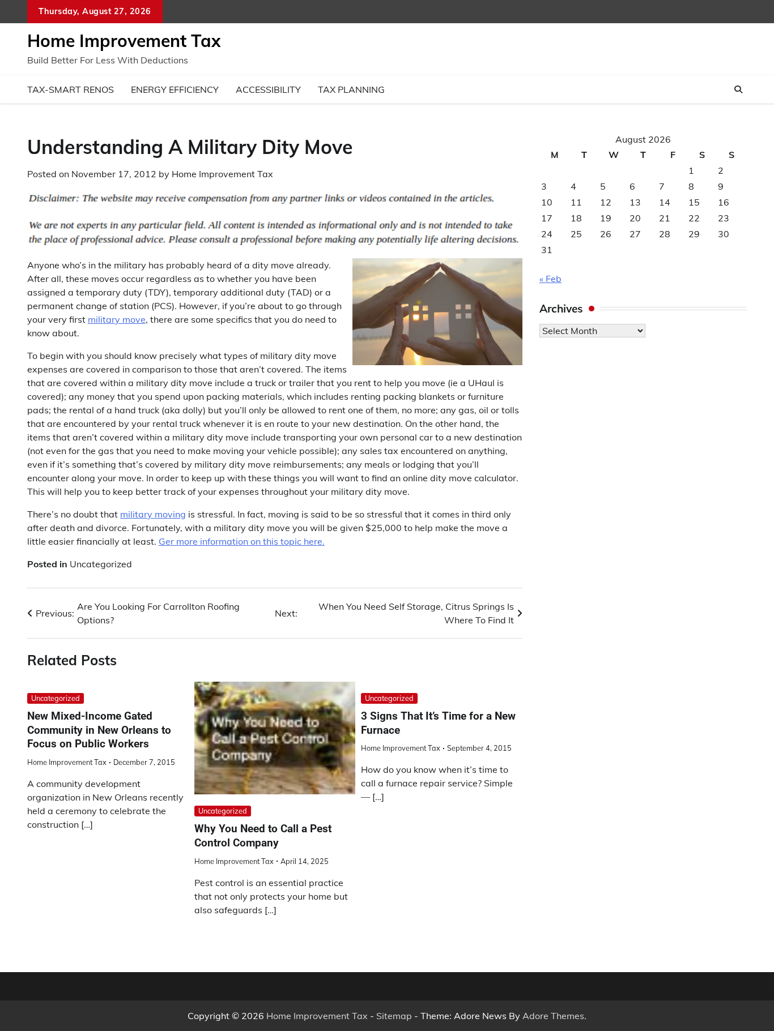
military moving (153, 514)
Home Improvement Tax (123, 41)
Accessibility (268, 89)
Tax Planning (351, 89)
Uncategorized (101, 564)
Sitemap (394, 1015)
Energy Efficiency (175, 89)
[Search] (738, 89)
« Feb (550, 278)
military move (117, 319)
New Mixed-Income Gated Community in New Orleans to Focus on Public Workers (99, 730)
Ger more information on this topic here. (242, 541)
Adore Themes (553, 1015)
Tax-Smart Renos (70, 89)
